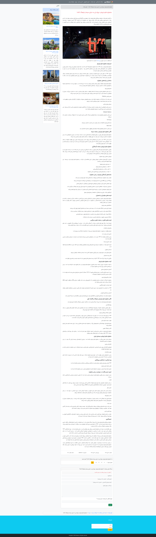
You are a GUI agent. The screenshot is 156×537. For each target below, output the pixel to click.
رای (92, 462)
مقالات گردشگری (99, 2)
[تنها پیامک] (108, 1)
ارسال (110, 505)
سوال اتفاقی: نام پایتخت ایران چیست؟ (104, 499)
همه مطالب (92, 2)
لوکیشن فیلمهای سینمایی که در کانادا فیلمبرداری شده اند (52, 52)
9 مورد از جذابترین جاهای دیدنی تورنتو (51, 83)
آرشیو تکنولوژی (87, 2)
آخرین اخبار (80, 2)
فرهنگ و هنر (71, 2)
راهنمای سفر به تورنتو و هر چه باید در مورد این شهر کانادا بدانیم (51, 106)
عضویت (110, 529)
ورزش (76, 2)
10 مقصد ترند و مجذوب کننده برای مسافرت (52, 26)
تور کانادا (98, 60)
